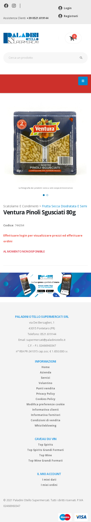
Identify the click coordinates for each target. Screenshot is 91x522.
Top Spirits (45, 444)
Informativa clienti (45, 409)
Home (46, 367)
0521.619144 (48, 334)
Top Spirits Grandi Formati (45, 450)
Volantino (45, 383)
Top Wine (45, 455)
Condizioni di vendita (45, 420)
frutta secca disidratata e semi (64, 206)
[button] (44, 195)
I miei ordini (49, 485)
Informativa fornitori (45, 415)
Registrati (70, 16)
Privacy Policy (45, 393)
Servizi (45, 377)
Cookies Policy (45, 399)
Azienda (45, 372)
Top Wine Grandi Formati (45, 460)
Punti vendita (45, 388)
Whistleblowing (45, 425)
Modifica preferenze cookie (46, 404)
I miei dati (49, 479)
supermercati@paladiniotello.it (45, 340)
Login (67, 8)
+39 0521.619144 (37, 18)
